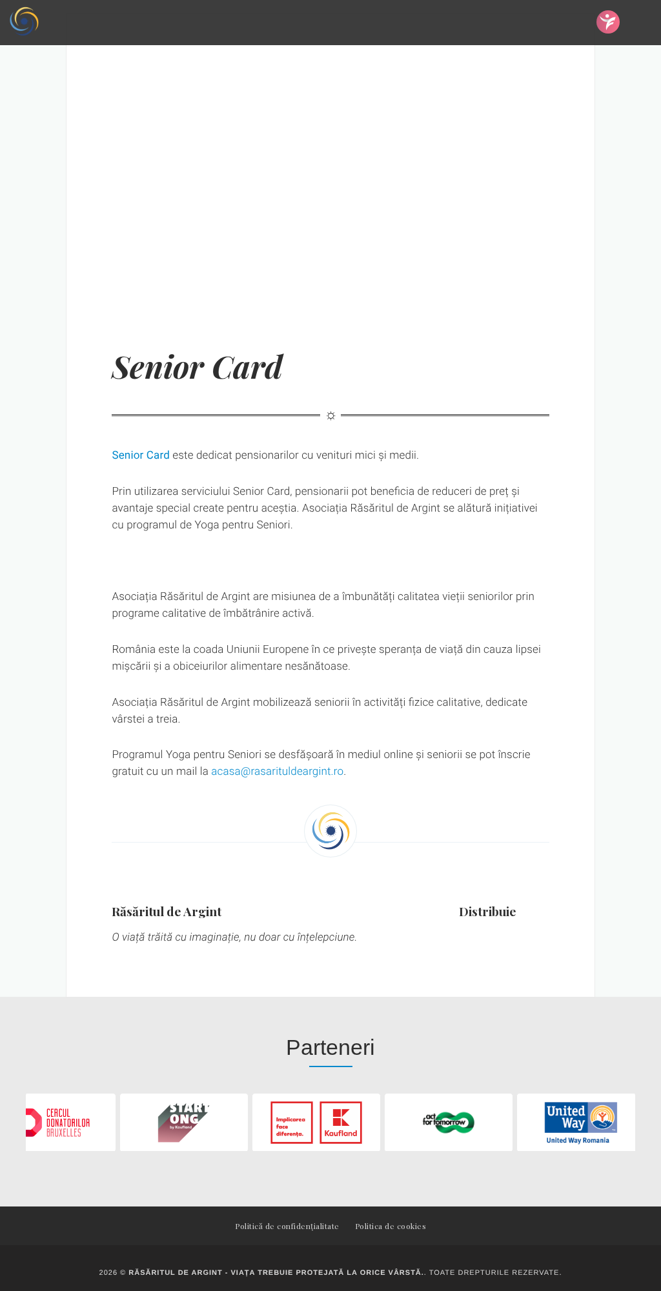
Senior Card (141, 455)
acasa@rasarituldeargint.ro (277, 771)
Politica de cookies (391, 1226)
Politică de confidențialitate (287, 1226)
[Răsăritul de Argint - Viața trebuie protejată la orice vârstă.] (23, 22)
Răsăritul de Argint (166, 911)
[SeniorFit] (608, 22)
